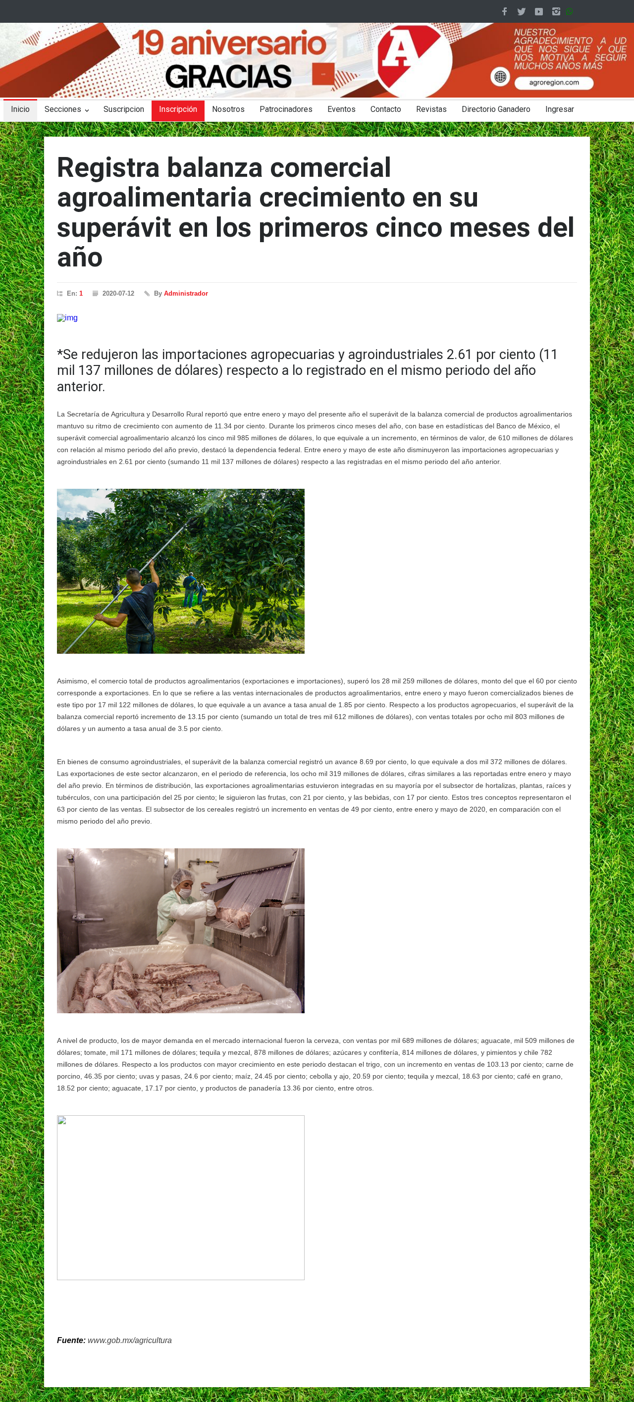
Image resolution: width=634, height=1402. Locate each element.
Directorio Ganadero (496, 109)
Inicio (20, 109)
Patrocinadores (286, 109)
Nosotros (228, 109)
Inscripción (178, 109)
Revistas (431, 109)
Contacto (385, 109)
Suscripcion (124, 109)
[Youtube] (538, 11)
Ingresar (559, 109)
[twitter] (521, 11)
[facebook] (504, 11)
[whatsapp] (571, 11)
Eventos (341, 109)
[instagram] (556, 11)
